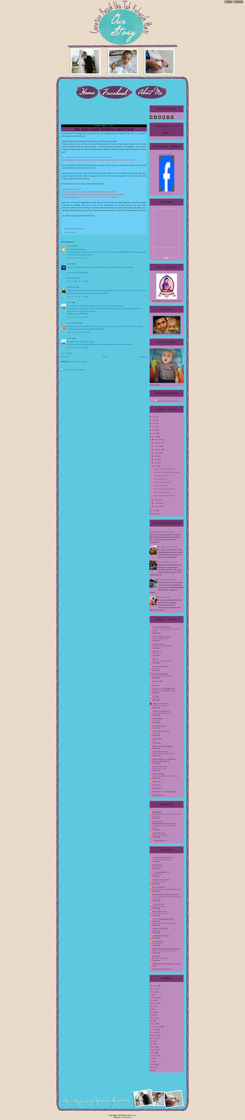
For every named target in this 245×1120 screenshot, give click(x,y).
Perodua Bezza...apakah (159, 769)
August (157, 453)
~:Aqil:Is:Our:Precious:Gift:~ (163, 857)
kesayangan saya (157, 943)
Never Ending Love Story (161, 637)
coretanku (73, 232)
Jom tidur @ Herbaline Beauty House (166, 472)
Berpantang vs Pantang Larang (166, 547)
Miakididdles (157, 812)
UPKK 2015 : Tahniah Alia (160, 706)
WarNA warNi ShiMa (160, 928)
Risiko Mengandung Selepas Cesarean (161, 532)
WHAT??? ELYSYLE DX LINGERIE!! (164, 951)
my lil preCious (155, 1027)
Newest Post (65, 357)
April (156, 466)
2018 (154, 420)
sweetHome (154, 1056)
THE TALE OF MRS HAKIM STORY (166, 949)
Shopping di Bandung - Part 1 (166, 562)
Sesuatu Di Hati (157, 874)
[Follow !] (228, 3)
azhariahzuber (157, 718)
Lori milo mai (156, 721)
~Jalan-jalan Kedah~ (158, 882)
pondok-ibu (156, 956)
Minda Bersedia (157, 867)
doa (151, 1009)
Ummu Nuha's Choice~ (160, 752)
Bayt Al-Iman (157, 865)
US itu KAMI (157, 739)
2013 (154, 430)
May (156, 463)
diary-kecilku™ (158, 795)
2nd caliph (153, 986)
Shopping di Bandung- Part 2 (166, 579)
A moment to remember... (161, 880)
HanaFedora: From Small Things (164, 792)
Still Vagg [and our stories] (162, 969)
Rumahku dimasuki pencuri (160, 835)
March (156, 500)
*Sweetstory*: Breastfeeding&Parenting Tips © (164, 823)
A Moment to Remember (161, 711)
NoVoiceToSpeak (158, 774)
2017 (154, 423)
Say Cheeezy (156, 733)
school (152, 1041)
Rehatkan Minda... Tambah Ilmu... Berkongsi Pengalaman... (164, 760)
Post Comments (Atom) (79, 361)
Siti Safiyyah (157, 788)
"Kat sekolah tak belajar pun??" (161, 713)
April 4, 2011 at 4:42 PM (77, 317)
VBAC (152, 1067)
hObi (151, 1021)
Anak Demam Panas (160, 479)
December (158, 439)
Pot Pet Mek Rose (158, 887)
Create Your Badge (167, 193)
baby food (153, 989)
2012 (154, 433)
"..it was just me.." (158, 904)
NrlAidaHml (71, 287)
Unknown (70, 246)
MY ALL (155, 659)
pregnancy (153, 1035)
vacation (153, 1064)
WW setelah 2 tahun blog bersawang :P (164, 923)
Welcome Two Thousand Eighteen (162, 676)
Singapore (153, 1050)
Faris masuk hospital (161, 486)
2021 (154, 417)
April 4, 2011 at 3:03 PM (77, 281)
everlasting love (158, 941)
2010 (154, 510)
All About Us (156, 651)
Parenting (153, 1032)
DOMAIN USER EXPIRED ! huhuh (163, 691)
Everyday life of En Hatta (161, 627)
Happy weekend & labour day (164, 469)
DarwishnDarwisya (159, 726)
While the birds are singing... (162, 746)
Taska (152, 1059)
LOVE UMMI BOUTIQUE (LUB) (163, 754)
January (157, 506)
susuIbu (152, 1053)
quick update (156, 930)
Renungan (153, 1038)
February (157, 503)
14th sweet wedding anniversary (162, 661)
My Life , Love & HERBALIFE (163, 689)
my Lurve (153, 1030)
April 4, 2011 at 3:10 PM (77, 297)
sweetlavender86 (73, 323)
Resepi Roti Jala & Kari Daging (162, 859)
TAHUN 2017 (156, 698)
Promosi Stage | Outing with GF (164, 489)
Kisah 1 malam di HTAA (162, 482)
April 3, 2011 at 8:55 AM (78, 258)
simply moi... (157, 781)
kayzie (69, 302)
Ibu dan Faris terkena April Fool (104, 129)
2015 (154, 427)
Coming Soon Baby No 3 (160, 914)
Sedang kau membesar (159, 906)
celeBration (154, 997)
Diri (153, 741)
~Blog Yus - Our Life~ (160, 704)
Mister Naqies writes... (160, 766)
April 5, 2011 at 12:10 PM (78, 332)
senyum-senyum (158, 644)
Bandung (153, 992)
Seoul (152, 1044)
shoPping (153, 1047)
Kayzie (133, 1115)
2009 (154, 514)
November (158, 443)
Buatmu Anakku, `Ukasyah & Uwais (165, 894)
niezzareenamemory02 (160, 666)
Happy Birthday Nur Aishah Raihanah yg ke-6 (166, 889)
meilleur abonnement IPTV (160, 639)
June (156, 459)
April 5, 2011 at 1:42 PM (77, 348)
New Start (155, 653)
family (152, 1012)
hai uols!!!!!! (156, 668)
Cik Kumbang (126, 1117)
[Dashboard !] (238, 3)
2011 (154, 437)
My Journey (156, 785)
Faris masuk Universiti (161, 492)
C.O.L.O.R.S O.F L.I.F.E (161, 731)
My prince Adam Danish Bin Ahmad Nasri (165, 776)
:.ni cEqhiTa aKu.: (159, 833)
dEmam (152, 1006)
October (157, 446)
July (156, 456)
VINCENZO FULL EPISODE (161, 646)
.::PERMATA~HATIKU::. (161, 936)
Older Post (143, 357)
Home (105, 357)
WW (151, 1070)
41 (153, 683)
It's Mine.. (156, 696)
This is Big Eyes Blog (160, 674)
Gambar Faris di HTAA (161, 476)
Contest (152, 1000)
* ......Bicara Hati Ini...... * (161, 872)
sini (136, 133)
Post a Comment (66, 353)
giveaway (153, 1018)
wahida (69, 264)
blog (151, 995)
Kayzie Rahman (167, 154)
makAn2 (153, 1024)
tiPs (151, 1061)
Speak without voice (159, 911)
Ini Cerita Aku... (158, 681)
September (158, 449)
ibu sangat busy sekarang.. (160, 958)
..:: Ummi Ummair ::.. (160, 840)
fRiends (152, 1015)
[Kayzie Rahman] (166, 191)
